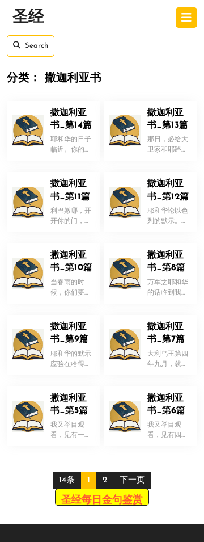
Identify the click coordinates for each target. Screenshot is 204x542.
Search (36, 45)
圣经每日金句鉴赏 (102, 500)
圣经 (28, 18)
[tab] (186, 17)
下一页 (132, 480)
